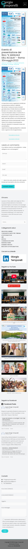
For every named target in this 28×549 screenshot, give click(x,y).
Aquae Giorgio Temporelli (11, 407)
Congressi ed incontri (18, 63)
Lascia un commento (7, 63)
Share (11, 428)
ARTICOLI (3, 239)
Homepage (4, 64)
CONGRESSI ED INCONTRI (7, 241)
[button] (14, 298)
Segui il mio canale (14, 286)
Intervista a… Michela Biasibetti (10, 448)
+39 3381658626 (7, 483)
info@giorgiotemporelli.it (9, 479)
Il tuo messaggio (5, 507)
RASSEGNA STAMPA (6, 243)
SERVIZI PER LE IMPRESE (6, 231)
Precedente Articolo (14, 135)
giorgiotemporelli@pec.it (9, 481)
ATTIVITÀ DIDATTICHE (6, 235)
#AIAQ (16, 444)
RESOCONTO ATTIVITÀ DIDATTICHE (9, 246)
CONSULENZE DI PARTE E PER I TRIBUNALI (11, 233)
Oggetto (3, 501)
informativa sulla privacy (18, 519)
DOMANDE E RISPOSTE (6, 244)
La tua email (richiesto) (7, 495)
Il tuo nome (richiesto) (7, 489)
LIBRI (2, 237)
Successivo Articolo (14, 139)
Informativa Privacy (14, 544)
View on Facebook (5, 428)
